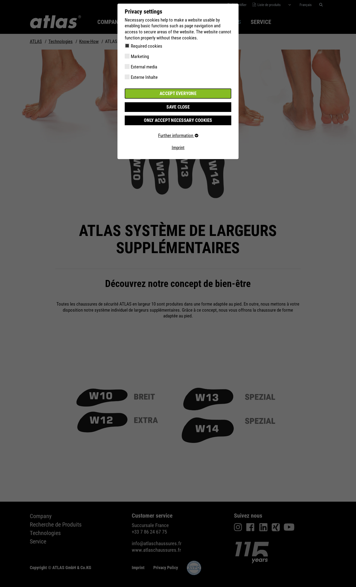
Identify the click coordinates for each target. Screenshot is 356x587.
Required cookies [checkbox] (146, 46)
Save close (178, 107)
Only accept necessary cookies (178, 120)
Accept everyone (178, 93)
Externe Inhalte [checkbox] (144, 77)
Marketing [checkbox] (140, 56)
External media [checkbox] (144, 67)
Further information (176, 135)
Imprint (178, 147)
